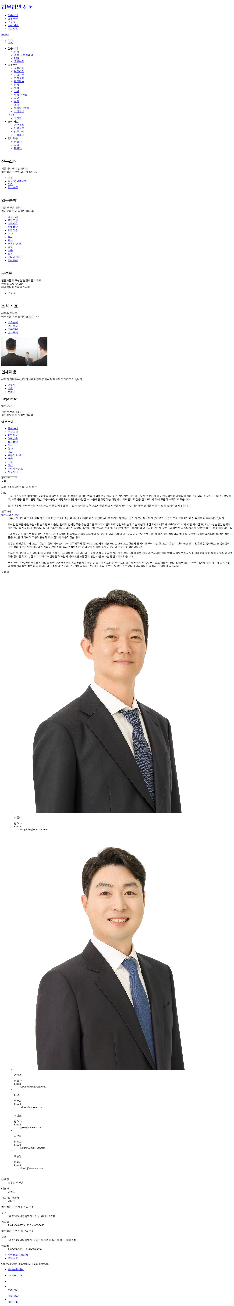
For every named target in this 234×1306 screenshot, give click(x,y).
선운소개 (13, 15)
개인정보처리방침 (18, 1254)
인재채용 (13, 28)
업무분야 (13, 18)
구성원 (11, 22)
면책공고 (13, 1258)
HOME (5, 34)
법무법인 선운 (17, 7)
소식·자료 (13, 25)
